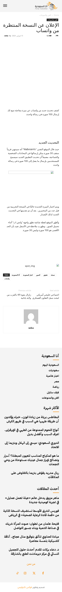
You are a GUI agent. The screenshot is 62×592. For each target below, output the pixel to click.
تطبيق (45, 275)
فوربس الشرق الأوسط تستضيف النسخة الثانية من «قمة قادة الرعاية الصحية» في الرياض (31, 513)
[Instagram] (25, 573)
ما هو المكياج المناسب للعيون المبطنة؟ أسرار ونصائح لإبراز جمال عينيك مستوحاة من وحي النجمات (31, 459)
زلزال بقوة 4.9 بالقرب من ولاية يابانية (19, 296)
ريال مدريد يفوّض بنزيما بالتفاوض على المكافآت (35, 475)
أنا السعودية (16, 275)
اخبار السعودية (28, 275)
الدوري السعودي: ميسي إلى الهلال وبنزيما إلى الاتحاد (32, 445)
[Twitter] (34, 573)
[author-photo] (31, 323)
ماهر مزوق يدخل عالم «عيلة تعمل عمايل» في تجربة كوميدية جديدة (32, 500)
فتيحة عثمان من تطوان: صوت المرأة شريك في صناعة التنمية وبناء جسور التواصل (32, 525)
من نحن (31, 564)
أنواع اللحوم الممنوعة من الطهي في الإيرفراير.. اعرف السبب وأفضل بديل (32, 432)
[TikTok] (17, 573)
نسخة (53, 275)
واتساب (6, 278)
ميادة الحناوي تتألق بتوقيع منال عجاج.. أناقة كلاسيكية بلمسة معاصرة (31, 538)
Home (56, 15)
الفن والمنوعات (45, 15)
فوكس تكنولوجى (24, 587)
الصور (38, 275)
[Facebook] (43, 573)
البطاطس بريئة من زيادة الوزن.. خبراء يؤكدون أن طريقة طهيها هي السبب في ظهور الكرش (31, 419)
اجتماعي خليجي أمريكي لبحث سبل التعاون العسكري (45, 296)
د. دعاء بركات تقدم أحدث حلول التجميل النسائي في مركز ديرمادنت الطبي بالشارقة (34, 551)
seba (6, 36)
